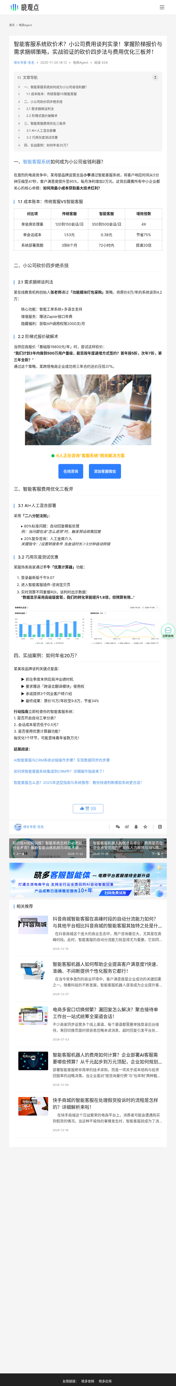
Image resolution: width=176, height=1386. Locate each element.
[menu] (162, 7)
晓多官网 (87, 1381)
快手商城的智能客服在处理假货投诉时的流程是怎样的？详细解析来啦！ (105, 1104)
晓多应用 (105, 1381)
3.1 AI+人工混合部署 (41, 130)
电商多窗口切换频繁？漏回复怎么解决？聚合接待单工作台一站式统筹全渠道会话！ (105, 1013)
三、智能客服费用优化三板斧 (45, 123)
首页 (12, 25)
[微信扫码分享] (118, 827)
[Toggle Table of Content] (155, 77)
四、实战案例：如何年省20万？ (47, 145)
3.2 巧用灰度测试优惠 (42, 137)
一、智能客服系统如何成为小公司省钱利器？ (56, 87)
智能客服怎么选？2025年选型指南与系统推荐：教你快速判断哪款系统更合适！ (79, 782)
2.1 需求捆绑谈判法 (40, 109)
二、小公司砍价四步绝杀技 (43, 102)
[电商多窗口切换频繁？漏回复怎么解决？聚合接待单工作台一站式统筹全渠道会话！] (33, 1015)
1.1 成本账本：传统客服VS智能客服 (51, 94)
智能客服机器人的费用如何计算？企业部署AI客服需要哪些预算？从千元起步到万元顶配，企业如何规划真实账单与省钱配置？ (105, 1058)
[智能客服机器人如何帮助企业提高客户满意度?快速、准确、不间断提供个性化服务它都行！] (33, 970)
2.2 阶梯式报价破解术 (42, 115)
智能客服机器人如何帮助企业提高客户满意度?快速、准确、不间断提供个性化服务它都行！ (107, 968)
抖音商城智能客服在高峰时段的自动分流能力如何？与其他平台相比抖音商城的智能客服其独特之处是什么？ (105, 922)
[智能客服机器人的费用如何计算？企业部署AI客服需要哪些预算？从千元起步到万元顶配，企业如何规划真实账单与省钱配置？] (33, 1061)
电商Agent (80, 62)
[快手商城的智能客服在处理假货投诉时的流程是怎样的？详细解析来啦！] (33, 1106)
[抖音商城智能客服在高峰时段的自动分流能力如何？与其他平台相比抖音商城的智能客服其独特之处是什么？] (33, 925)
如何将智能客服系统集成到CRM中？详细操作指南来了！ (60, 771)
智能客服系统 (36, 162)
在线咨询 (70, 471)
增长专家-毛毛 (24, 62)
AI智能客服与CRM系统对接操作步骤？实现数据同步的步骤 (62, 760)
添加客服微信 (105, 471)
